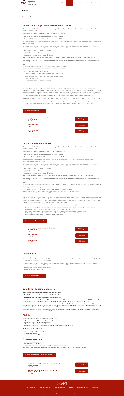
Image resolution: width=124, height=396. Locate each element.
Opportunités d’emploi (91, 2)
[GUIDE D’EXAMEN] (25, 125)
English (100, 2)
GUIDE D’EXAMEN (33, 124)
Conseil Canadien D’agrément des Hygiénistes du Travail (32, 3)
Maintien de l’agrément (79, 2)
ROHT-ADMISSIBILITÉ (34, 234)
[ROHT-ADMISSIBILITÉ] (25, 235)
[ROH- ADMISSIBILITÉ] (25, 130)
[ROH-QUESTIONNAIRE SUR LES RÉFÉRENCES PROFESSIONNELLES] (25, 118)
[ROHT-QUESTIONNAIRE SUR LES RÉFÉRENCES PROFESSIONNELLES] (25, 228)
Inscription (69, 2)
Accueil (56, 2)
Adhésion (62, 2)
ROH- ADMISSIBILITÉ (34, 130)
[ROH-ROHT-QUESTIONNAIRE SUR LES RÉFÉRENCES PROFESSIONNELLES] (25, 371)
